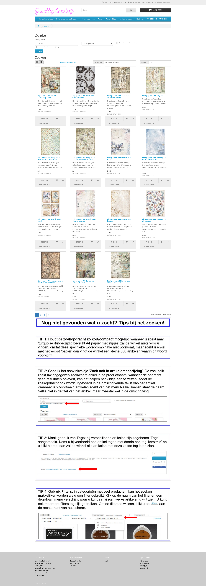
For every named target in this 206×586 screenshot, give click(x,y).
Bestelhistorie (144, 563)
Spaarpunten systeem (42, 573)
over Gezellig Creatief (42, 561)
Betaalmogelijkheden (42, 570)
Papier (100, 19)
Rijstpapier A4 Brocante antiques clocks (118, 97)
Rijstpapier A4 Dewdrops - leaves (119, 220)
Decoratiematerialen (46, 19)
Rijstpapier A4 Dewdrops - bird (119, 158)
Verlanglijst (143, 566)
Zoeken (46, 26)
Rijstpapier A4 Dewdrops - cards (49, 220)
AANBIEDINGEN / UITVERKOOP (157, 19)
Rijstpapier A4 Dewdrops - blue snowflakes (154, 158)
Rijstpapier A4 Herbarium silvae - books (83, 282)
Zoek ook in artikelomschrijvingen (48, 47)
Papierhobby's (111, 19)
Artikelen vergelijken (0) (67, 62)
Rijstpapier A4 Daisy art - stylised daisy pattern (83, 158)
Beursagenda (39, 575)
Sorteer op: (98, 62)
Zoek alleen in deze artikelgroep (130, 43)
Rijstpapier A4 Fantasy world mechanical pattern (50, 282)
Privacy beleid (39, 566)
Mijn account (144, 561)
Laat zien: (144, 62)
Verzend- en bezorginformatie (45, 568)
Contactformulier (76, 561)
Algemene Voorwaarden (43, 563)
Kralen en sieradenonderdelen (66, 19)
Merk (106, 561)
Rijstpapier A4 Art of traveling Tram (47, 97)
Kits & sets (139, 19)
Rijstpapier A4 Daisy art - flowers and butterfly (49, 158)
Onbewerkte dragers (87, 19)
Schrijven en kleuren (126, 19)
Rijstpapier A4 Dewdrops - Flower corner (84, 220)
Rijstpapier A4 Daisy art (152, 96)
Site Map (73, 566)
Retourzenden (75, 563)
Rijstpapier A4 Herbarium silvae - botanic (118, 282)
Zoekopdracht (40, 40)
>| (56, 315)
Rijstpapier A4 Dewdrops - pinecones (154, 220)
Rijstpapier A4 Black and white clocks (83, 97)
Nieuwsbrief (144, 568)
